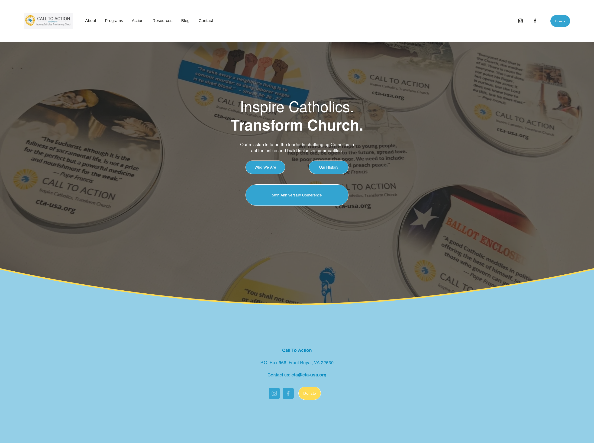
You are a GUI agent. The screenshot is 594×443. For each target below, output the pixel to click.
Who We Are (265, 167)
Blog (185, 20)
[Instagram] (520, 21)
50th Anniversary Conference (297, 195)
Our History (329, 167)
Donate (560, 21)
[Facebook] (535, 21)
